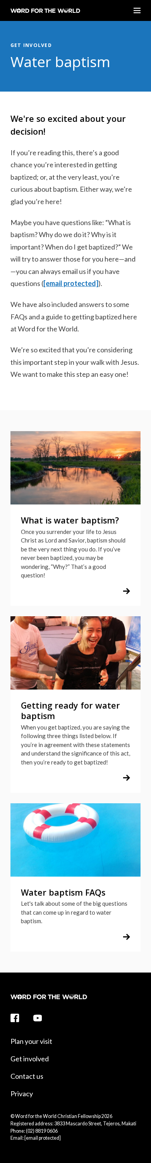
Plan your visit (31, 1041)
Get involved (31, 45)
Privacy (21, 1093)
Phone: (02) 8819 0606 (34, 1131)
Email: (35, 1138)
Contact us (26, 1076)
